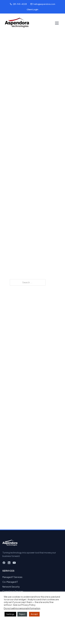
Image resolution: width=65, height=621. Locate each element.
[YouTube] (14, 563)
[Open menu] (57, 23)
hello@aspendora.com (44, 4)
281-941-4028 (20, 4)
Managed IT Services (12, 577)
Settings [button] (10, 614)
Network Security (11, 586)
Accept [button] (34, 614)
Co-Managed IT (10, 581)
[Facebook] (3, 563)
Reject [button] (22, 614)
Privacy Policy (28, 604)
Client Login (32, 9)
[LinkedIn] (9, 563)
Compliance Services (12, 591)
